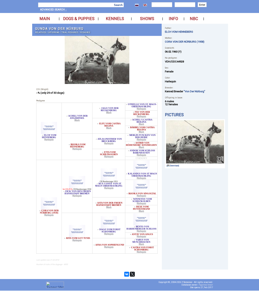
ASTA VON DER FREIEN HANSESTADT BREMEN (109, 204)
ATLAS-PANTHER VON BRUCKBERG (110, 140)
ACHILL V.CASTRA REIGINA (142, 121)
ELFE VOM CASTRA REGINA (110, 124)
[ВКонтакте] (126, 274)
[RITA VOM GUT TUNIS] (77, 236)
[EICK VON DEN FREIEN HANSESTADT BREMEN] (77, 187)
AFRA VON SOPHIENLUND (109, 245)
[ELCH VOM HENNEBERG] (49, 133)
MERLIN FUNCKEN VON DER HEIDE (142, 136)
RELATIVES (40, 32)
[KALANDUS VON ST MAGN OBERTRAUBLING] (141, 171)
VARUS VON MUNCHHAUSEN (141, 241)
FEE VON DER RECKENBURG (141, 113)
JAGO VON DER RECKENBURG (110, 109)
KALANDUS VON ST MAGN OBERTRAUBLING (142, 175)
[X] (132, 274)
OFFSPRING (53, 32)
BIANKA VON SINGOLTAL (142, 193)
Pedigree (85, 32)
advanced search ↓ (53, 9)
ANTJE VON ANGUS (142, 234)
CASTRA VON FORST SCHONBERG (142, 248)
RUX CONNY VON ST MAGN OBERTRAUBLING (108, 185)
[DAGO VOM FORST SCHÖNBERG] (109, 227)
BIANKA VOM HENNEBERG (78, 145)
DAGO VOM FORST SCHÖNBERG (109, 230)
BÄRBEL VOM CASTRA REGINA (142, 128)
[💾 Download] (173, 165)
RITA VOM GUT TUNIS (78, 238)
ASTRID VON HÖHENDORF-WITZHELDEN (141, 144)
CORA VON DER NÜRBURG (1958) (49, 211)
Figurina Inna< (206, 284)
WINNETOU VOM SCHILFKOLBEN (142, 200)
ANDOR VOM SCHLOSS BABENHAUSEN (142, 151)
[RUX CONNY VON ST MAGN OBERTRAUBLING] (109, 179)
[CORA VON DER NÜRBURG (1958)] (49, 208)
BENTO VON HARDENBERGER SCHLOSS (141, 227)
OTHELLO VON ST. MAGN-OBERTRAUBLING (142, 105)
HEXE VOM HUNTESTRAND (141, 208)
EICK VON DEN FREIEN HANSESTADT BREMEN (78, 192)
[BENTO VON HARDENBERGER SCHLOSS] (141, 224)
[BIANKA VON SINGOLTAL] (141, 191)
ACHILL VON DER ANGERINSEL (78, 117)
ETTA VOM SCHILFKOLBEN (109, 153)
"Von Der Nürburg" (194, 91)
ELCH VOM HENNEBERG (49, 136)
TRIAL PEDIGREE (70, 32)
